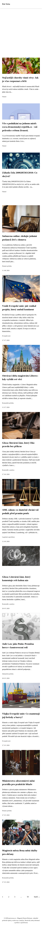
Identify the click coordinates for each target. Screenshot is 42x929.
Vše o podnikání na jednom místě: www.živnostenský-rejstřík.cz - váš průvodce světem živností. (19, 127)
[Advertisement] (21, 30)
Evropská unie (6, 336)
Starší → (37, 897)
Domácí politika (7, 266)
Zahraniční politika (7, 674)
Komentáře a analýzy (8, 470)
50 (28, 897)
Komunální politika (8, 403)
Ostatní (4, 96)
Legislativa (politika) (8, 537)
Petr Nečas (6, 4)
